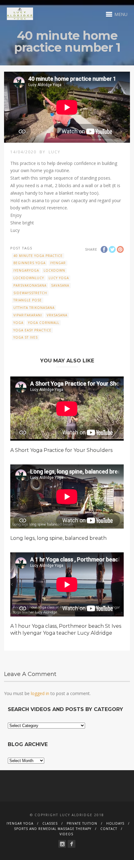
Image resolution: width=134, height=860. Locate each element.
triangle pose (27, 300)
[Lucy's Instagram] (62, 844)
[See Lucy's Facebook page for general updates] (71, 844)
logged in (40, 693)
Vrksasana (57, 315)
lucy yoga (59, 278)
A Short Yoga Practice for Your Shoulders (61, 450)
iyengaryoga (26, 270)
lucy (54, 152)
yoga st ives (25, 337)
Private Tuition (82, 823)
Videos (66, 834)
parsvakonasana (29, 285)
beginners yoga (29, 263)
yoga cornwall (43, 322)
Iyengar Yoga (20, 823)
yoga (18, 322)
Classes (50, 823)
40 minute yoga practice (38, 255)
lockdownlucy (28, 278)
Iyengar (58, 263)
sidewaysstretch (30, 293)
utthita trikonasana (34, 307)
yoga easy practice (32, 330)
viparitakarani (27, 315)
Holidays (115, 823)
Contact (108, 829)
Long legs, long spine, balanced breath (58, 538)
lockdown (54, 270)
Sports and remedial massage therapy (52, 829)
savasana (60, 285)
